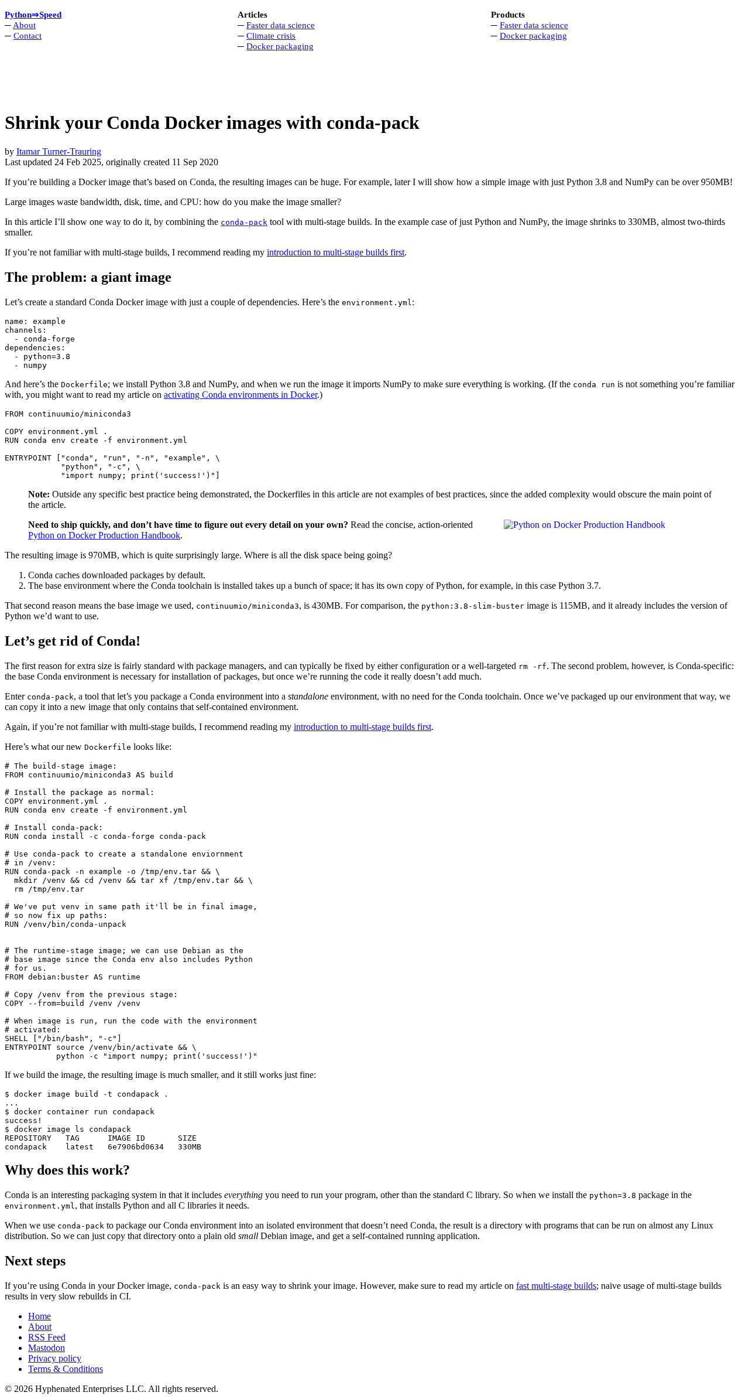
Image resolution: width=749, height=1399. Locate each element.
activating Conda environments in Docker (240, 395)
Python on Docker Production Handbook (104, 535)
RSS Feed (47, 1337)
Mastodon (46, 1348)
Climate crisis (271, 35)
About (24, 25)
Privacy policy (54, 1358)
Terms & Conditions (65, 1369)
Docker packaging (280, 46)
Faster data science (280, 25)
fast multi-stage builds (556, 1286)
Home (39, 1316)
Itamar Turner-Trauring (58, 151)
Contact (27, 35)
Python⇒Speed (33, 14)
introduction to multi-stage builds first (335, 252)
